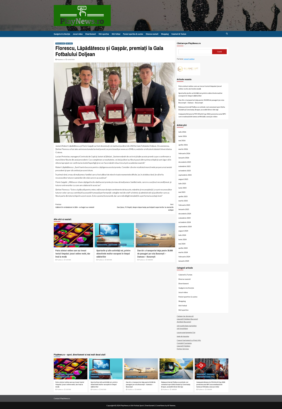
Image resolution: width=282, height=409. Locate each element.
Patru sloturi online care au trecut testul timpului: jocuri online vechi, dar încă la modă (72, 253)
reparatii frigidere (183, 346)
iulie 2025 (182, 183)
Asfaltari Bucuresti (184, 322)
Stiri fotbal (116, 34)
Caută (219, 52)
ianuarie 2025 (183, 209)
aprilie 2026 (183, 145)
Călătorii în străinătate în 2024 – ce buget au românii (74, 205)
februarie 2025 (184, 205)
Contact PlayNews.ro (62, 398)
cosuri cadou (188, 59)
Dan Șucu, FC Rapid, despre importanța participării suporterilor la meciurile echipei (145, 207)
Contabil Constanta (184, 343)
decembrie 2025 (184, 162)
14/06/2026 (174, 389)
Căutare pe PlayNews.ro (189, 43)
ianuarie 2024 (183, 261)
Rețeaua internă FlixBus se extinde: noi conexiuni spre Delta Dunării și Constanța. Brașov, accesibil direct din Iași (201, 108)
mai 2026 (181, 140)
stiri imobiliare (182, 328)
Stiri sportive (104, 34)
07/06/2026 (209, 389)
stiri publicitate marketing (187, 326)
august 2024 (183, 231)
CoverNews (160, 405)
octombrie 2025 (184, 171)
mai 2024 (181, 244)
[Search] (227, 34)
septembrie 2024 (185, 226)
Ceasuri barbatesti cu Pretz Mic (189, 340)
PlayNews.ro (61, 59)
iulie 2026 (182, 132)
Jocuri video (78, 34)
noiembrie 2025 (184, 166)
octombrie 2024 (184, 222)
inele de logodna (183, 336)
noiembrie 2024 (184, 218)
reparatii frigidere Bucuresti (187, 319)
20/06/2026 (150, 260)
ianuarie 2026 (183, 158)
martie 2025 (183, 201)
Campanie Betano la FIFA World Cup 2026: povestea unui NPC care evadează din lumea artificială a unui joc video (202, 115)
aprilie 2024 (183, 248)
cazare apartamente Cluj (186, 332)
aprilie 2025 (183, 196)
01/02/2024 (70, 59)
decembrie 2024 (184, 214)
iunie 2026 (182, 136)
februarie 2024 (184, 257)
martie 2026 (183, 149)
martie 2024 (183, 252)
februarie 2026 (184, 153)
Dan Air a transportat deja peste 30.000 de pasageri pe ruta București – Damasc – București (155, 253)
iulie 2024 (182, 235)
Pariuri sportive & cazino (133, 34)
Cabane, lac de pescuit (185, 316)
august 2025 (183, 179)
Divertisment (90, 34)
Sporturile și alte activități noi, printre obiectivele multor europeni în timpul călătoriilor (113, 253)
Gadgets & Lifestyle (62, 34)
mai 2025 (181, 192)
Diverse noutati (152, 34)
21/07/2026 (68, 260)
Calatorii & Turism (178, 34)
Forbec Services (183, 349)
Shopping (165, 34)
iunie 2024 (182, 239)
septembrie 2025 (185, 175)
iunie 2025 (182, 188)
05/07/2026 (109, 260)
